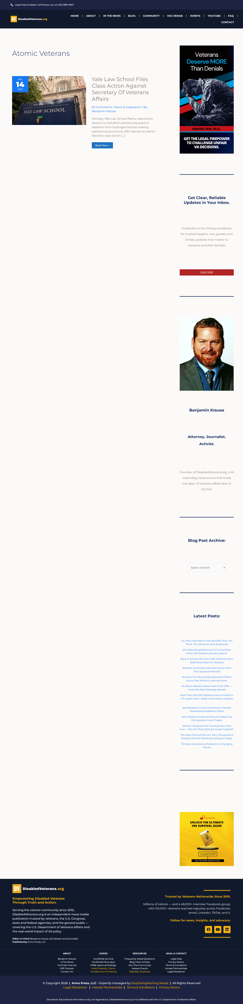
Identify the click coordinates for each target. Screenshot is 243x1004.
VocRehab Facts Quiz (103, 962)
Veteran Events (140, 968)
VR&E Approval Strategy (103, 965)
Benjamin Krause (67, 958)
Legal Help (176, 958)
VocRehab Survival (103, 958)
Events (195, 15)
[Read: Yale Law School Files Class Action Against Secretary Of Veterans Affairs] (49, 100)
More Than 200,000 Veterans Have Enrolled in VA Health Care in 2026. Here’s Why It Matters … (206, 698)
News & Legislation (127, 107)
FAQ (231, 15)
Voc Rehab (175, 15)
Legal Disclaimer (176, 971)
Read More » (102, 144)
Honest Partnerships (176, 968)
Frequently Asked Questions (140, 958)
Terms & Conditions (176, 965)
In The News (112, 15)
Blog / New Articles (140, 962)
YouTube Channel (66, 965)
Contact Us (67, 971)
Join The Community (139, 965)
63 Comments (102, 107)
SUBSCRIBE (206, 272)
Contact (227, 22)
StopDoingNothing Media (149, 983)
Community (151, 15)
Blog (132, 15)
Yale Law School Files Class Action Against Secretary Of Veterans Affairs (120, 89)
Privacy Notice (176, 962)
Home (75, 15)
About (91, 15)
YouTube (214, 15)
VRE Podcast (67, 968)
